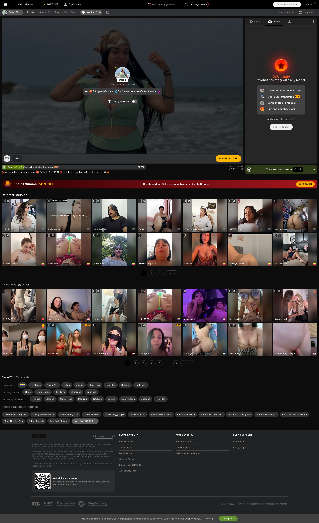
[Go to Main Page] (26, 4)
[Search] (186, 4)
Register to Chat (281, 127)
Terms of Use (125, 447)
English (101, 436)
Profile (31, 12)
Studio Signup (183, 447)
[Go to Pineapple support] (81, 504)
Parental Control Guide (130, 465)
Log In (309, 4)
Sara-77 (7, 377)
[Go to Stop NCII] (97, 504)
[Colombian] (22, 385)
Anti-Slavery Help (127, 471)
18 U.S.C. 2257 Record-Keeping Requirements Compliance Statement (254, 504)
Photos (60, 12)
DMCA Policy (125, 453)
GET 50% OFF (305, 184)
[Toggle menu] (5, 4)
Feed (73, 12)
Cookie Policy (192, 518)
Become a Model (184, 442)
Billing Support (240, 447)
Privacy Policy (126, 442)
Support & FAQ (240, 442)
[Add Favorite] (7, 158)
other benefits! (287, 119)
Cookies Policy (126, 459)
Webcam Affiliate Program (188, 453)
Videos (44, 12)
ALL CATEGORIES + (85, 421)
